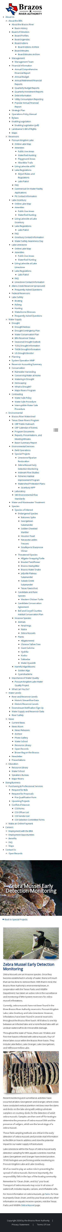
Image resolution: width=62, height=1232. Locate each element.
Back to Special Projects (16, 919)
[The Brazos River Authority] (23, 9)
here (47, 1194)
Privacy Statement (20, 1224)
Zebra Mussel (27, 1205)
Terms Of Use (43, 1224)
